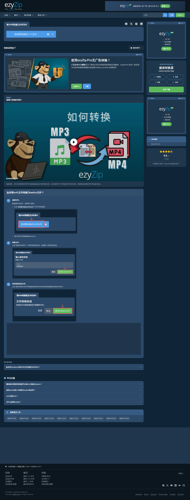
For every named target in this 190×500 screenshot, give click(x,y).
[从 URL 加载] (52, 34)
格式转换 (27, 15)
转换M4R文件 (156, 144)
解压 (16, 15)
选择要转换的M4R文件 (25, 34)
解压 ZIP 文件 (29, 476)
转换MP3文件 (24, 418)
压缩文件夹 (9, 479)
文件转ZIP (46, 479)
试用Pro (180, 15)
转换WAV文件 (36, 418)
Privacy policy (163, 494)
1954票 (166, 159)
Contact (172, 494)
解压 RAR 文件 (29, 479)
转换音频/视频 (47, 484)
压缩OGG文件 (86, 418)
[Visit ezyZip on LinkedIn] (175, 485)
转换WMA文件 (124, 418)
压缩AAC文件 (61, 418)
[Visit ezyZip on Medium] (180, 485)
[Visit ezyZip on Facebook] (163, 485)
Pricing (146, 494)
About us (154, 494)
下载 (171, 15)
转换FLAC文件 (49, 418)
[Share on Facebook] (126, 24)
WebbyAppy (16, 494)
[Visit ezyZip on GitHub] (184, 485)
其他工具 (41, 15)
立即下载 (166, 89)
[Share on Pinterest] (136, 24)
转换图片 (45, 481)
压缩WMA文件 (111, 418)
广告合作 (9, 54)
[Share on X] (131, 24)
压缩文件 (8, 476)
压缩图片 (8, 481)
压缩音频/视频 (10, 484)
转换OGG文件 (98, 418)
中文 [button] (179, 473)
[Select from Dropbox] (48, 34)
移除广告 (138, 54)
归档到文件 (46, 476)
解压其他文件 (29, 484)
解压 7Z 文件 (28, 481)
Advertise (138, 494)
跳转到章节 (136, 48)
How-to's (181, 494)
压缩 (6, 15)
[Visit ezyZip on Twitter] (167, 485)
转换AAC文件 (74, 418)
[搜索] (165, 15)
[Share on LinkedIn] (141, 24)
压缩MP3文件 (11, 418)
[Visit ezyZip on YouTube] (171, 485)
